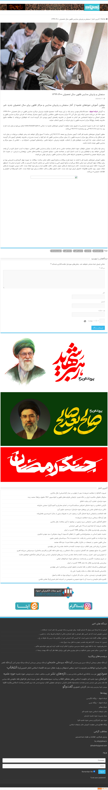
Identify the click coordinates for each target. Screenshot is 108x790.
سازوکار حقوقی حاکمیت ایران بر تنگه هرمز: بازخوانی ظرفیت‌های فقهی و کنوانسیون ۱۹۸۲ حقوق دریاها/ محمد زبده (67, 497)
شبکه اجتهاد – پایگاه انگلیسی (96, 698)
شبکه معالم (103, 707)
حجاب (37, 674)
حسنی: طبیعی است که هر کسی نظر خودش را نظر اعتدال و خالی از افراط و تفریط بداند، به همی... (73, 634)
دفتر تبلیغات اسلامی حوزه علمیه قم (94, 711)
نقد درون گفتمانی (29, 682)
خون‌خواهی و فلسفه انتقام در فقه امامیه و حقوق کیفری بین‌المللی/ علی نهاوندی (78, 567)
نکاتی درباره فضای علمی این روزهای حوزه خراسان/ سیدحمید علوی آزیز (81, 509)
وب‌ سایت (101, 310)
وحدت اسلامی (17, 682)
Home (103, 19)
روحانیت (55, 679)
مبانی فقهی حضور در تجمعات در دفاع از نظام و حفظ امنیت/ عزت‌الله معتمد (80, 542)
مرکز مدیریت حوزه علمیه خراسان (95, 716)
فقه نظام (104, 683)
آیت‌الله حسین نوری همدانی (82, 663)
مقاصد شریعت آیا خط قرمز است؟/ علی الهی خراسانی (87, 526)
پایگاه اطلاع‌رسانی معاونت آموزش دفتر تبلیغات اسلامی (88, 724)
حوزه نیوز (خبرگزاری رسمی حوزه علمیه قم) (92, 720)
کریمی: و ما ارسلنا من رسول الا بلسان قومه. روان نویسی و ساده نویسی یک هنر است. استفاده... (73, 630)
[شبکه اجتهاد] (54, 7)
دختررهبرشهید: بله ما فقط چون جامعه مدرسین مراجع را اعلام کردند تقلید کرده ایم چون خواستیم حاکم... (70, 646)
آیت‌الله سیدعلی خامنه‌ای (59, 662)
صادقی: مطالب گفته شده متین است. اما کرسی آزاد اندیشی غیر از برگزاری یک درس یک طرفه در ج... (72, 638)
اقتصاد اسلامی (38, 668)
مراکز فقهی (67, 251)
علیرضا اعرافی (31, 679)
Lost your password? (97, 777)
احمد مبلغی (73, 668)
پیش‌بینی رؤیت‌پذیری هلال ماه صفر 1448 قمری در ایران (86, 563)
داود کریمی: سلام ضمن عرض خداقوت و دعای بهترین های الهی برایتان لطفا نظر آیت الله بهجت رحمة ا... (71, 650)
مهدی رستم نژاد (56, 251)
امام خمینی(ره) (24, 668)
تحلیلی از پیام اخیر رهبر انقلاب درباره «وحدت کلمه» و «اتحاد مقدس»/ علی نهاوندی (77, 546)
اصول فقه (47, 668)
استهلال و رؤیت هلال (59, 668)
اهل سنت (93, 674)
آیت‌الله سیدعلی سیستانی (38, 662)
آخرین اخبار (95, 19)
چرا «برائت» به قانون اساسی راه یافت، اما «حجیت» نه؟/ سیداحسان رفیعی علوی (78, 538)
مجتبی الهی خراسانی (95, 683)
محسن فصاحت (84, 683)
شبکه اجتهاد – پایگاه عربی (98, 703)
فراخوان (88, 251)
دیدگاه (102, 268)
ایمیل (103, 301)
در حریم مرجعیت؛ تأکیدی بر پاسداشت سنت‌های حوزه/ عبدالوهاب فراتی (81, 559)
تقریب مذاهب (45, 674)
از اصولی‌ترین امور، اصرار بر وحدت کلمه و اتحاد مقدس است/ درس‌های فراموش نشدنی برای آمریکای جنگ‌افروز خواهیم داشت (62, 554)
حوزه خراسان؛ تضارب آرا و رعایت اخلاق (93, 501)
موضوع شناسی (40, 683)
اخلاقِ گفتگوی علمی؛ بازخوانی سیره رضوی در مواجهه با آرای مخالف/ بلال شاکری (78, 522)
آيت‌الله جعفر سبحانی (99, 662)
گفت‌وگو (68, 686)
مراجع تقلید (58, 683)
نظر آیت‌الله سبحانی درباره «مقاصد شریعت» (90, 517)
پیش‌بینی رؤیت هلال (93, 687)
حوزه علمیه (20, 674)
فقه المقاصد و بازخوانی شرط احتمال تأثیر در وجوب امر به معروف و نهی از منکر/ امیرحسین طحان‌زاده (71, 513)
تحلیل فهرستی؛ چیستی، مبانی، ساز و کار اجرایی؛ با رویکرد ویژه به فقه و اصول (79, 575)
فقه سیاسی (6, 679)
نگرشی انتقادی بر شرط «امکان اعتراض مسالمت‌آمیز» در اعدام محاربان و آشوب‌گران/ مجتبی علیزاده (71, 505)
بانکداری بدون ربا (71, 674)
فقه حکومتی (14, 679)
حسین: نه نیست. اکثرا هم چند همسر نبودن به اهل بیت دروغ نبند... (83, 642)
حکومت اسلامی (81, 679)
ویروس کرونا (103, 687)
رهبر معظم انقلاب (66, 679)
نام (104, 293)
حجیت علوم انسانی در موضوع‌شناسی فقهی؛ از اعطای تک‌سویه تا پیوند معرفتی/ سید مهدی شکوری (72, 534)
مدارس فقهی (78, 251)
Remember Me (87, 772)
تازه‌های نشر (58, 673)
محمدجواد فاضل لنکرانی (70, 682)
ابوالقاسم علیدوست (87, 668)
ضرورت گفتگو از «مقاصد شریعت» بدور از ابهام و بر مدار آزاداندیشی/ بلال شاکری (78, 493)
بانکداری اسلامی (83, 674)
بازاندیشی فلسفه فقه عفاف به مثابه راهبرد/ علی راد (88, 571)
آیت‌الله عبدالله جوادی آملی (21, 663)
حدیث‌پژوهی (30, 674)
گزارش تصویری (79, 687)
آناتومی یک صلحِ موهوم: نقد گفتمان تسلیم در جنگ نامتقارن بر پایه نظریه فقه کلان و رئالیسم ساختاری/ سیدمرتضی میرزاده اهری (61, 550)
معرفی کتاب (49, 682)
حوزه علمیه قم (98, 251)
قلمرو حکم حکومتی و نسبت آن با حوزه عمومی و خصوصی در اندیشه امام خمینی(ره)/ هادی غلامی (72, 579)
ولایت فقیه (7, 682)
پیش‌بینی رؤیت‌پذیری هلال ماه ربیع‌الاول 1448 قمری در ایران (85, 530)
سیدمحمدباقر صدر (44, 679)
